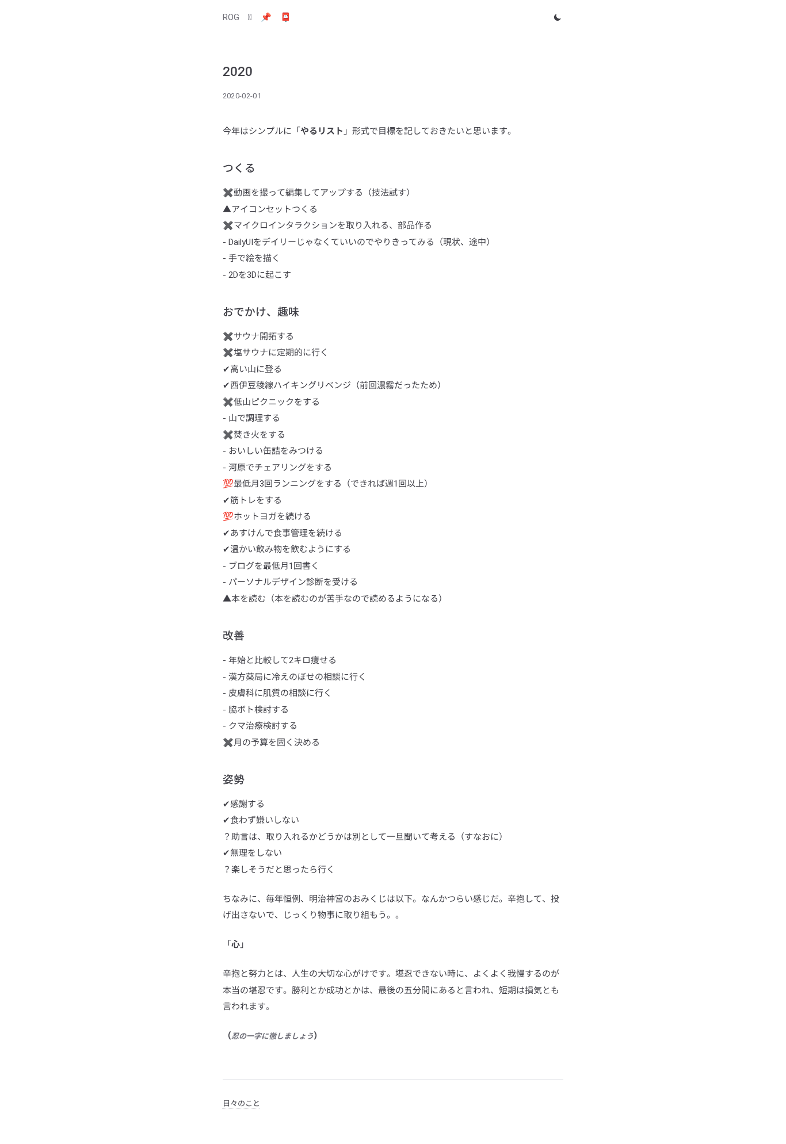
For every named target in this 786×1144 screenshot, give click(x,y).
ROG (231, 17)
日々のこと (241, 1103)
